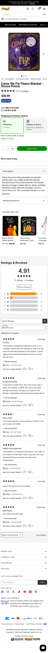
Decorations (9, 79)
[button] (24, 51)
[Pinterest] (30, 591)
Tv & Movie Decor (22, 79)
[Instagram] (8, 591)
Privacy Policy (19, 624)
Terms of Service (7, 624)
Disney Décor (36, 79)
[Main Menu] (44, 9)
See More (6, 194)
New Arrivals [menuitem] (10, 25)
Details (32, 3)
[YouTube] (24, 591)
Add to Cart (32, 149)
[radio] (12, 125)
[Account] (33, 9)
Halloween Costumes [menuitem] (28, 25)
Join (42, 582)
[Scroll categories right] (46, 24)
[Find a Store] (27, 9)
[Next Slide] (43, 54)
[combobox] (24, 14)
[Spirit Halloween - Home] (5, 9)
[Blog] (35, 591)
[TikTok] (19, 591)
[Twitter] (13, 591)
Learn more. (34, 606)
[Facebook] (2, 591)
